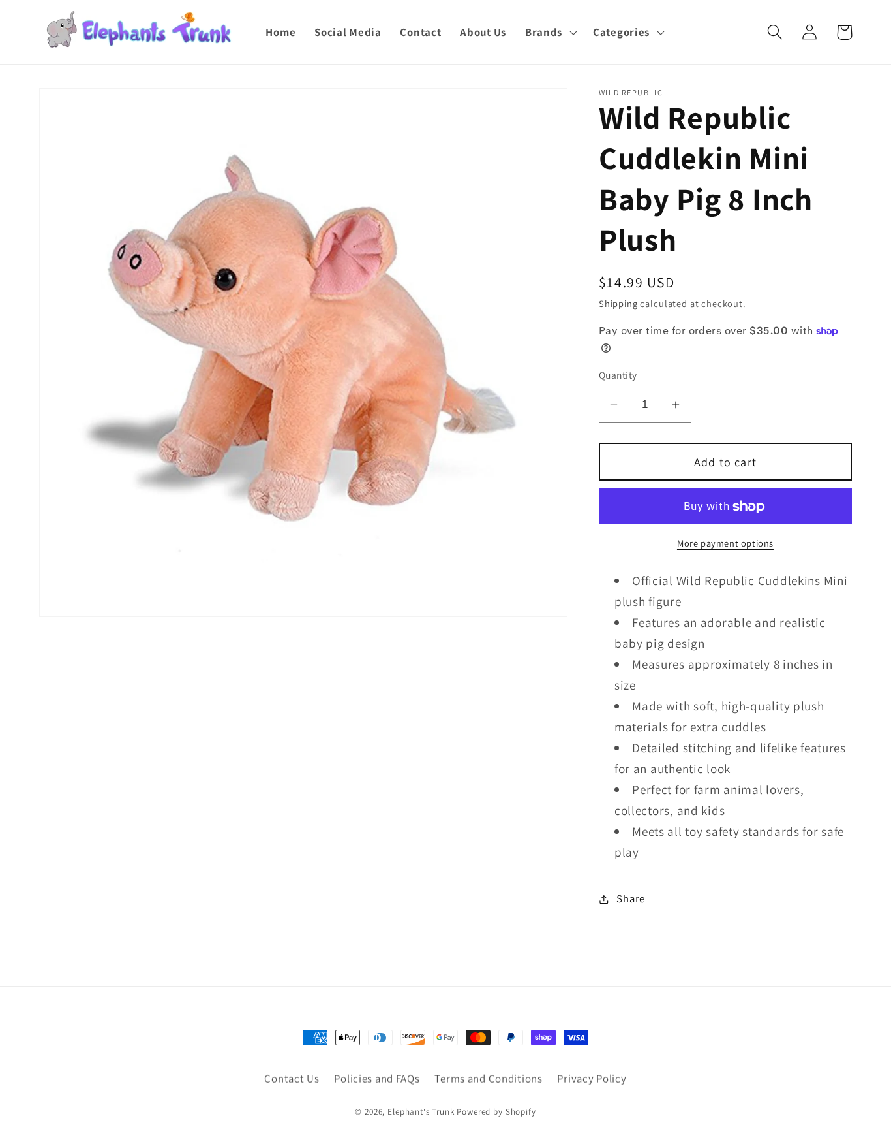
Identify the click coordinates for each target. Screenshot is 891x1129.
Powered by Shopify (496, 1111)
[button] (549, 32)
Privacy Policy (591, 1079)
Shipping (618, 303)
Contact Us (291, 1079)
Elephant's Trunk (420, 1111)
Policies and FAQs (376, 1079)
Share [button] (630, 898)
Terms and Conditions (488, 1079)
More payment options (725, 543)
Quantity (618, 374)
